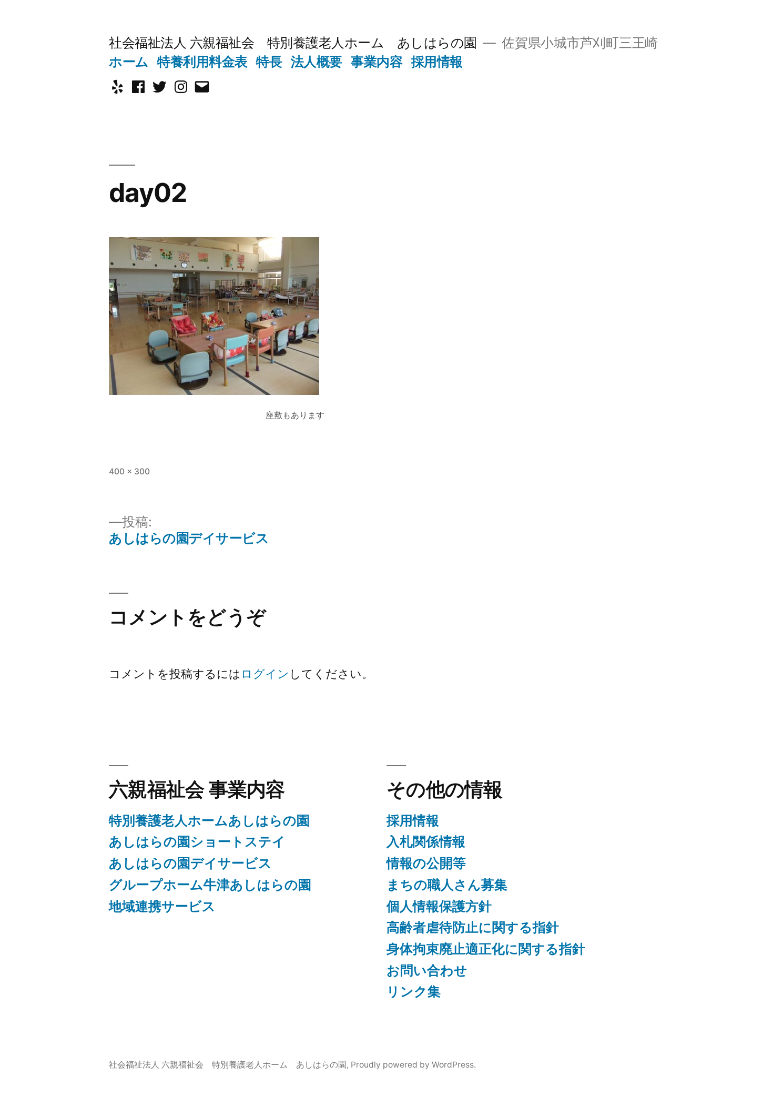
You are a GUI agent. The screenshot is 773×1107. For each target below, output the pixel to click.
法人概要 (316, 61)
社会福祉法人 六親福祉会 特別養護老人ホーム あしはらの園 (293, 42)
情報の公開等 (426, 863)
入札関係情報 (426, 841)
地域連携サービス (162, 906)
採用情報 (437, 61)
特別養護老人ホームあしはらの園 (209, 820)
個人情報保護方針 (439, 906)
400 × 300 (129, 471)
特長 (269, 61)
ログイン (265, 674)
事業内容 (376, 61)
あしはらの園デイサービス (190, 863)
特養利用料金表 (202, 61)
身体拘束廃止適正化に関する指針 (486, 949)
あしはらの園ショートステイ (197, 841)
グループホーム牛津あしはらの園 (210, 884)
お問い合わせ (427, 970)
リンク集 (414, 991)
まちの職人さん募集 (447, 884)
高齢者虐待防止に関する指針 (473, 927)
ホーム (129, 61)
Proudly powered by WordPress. (413, 1065)
